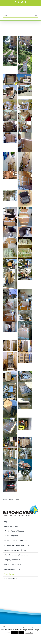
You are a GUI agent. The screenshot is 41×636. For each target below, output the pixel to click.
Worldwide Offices (10, 579)
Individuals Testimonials (12, 569)
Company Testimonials (12, 560)
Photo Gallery (9, 574)
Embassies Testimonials (12, 564)
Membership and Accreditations (15, 550)
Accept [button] (14, 633)
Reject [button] (21, 633)
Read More (29, 633)
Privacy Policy (8, 598)
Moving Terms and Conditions (16, 540)
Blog (5, 521)
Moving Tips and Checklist (14, 531)
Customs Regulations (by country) (17, 545)
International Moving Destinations (16, 555)
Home (5, 500)
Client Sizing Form (11, 536)
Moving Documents (11, 526)
